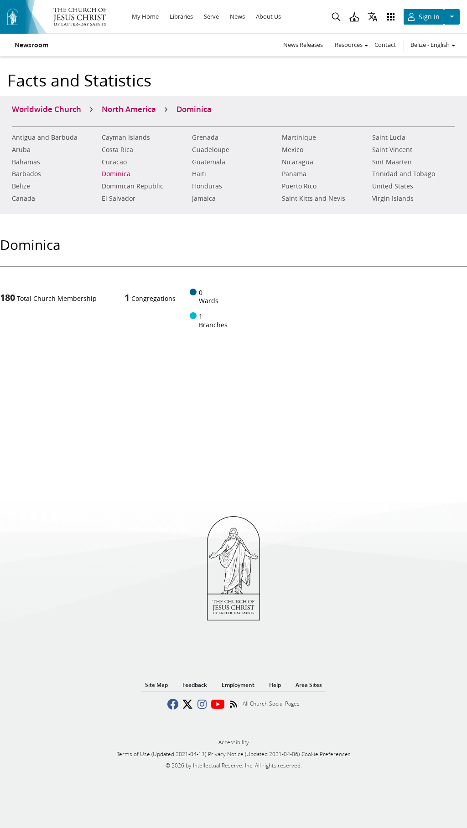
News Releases (303, 45)
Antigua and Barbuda (45, 137)
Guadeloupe (210, 149)
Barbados (26, 173)
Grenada (205, 137)
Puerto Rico (299, 186)
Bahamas (26, 162)
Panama (294, 173)
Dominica (116, 173)
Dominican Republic (132, 186)
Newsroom (31, 45)
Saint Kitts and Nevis (313, 198)
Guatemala (208, 162)
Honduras (207, 186)
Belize (21, 186)
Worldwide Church (46, 108)
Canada (23, 198)
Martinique (299, 137)
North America (129, 108)
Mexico (292, 149)
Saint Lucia (388, 137)
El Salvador (118, 198)
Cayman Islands (126, 137)
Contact (385, 45)
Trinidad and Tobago (403, 173)
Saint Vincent (392, 149)
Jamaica (204, 198)
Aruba (21, 149)
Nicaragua (297, 162)
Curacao (114, 162)
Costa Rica (117, 149)
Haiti (199, 173)
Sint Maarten (392, 162)
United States (392, 186)
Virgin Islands (393, 198)
